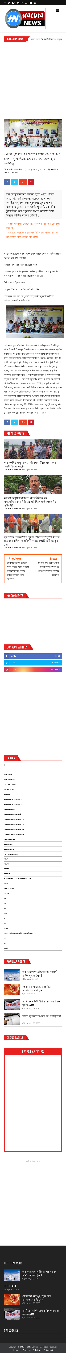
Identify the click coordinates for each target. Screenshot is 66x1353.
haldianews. (9, 809)
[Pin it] (31, 182)
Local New (8, 844)
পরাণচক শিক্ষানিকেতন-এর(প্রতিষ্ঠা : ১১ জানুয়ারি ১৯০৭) (18, 933)
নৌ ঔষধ (6, 928)
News (6, 864)
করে (5, 908)
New (6, 859)
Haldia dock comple (13, 799)
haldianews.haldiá (12, 814)
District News (10, 785)
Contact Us (9, 780)
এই (5, 899)
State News (9, 889)
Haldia (7, 794)
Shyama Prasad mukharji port (17, 879)
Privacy (38, 1350)
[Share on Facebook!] (7, 182)
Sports (7, 884)
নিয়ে (5, 923)
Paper (6, 869)
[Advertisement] (33, 79)
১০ (4, 770)
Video (6, 894)
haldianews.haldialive (14, 819)
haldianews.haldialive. (14, 824)
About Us (27, 1350)
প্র (4, 938)
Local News (9, 849)
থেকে (5, 913)
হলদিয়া (6, 948)
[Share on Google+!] (23, 182)
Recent (7, 874)
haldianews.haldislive (14, 829)
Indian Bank (9, 839)
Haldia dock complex (13, 804)
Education (9, 790)
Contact (8, 775)
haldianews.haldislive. (14, 834)
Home (16, 1350)
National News (11, 854)
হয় (4, 943)
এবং (5, 903)
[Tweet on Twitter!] (14, 182)
